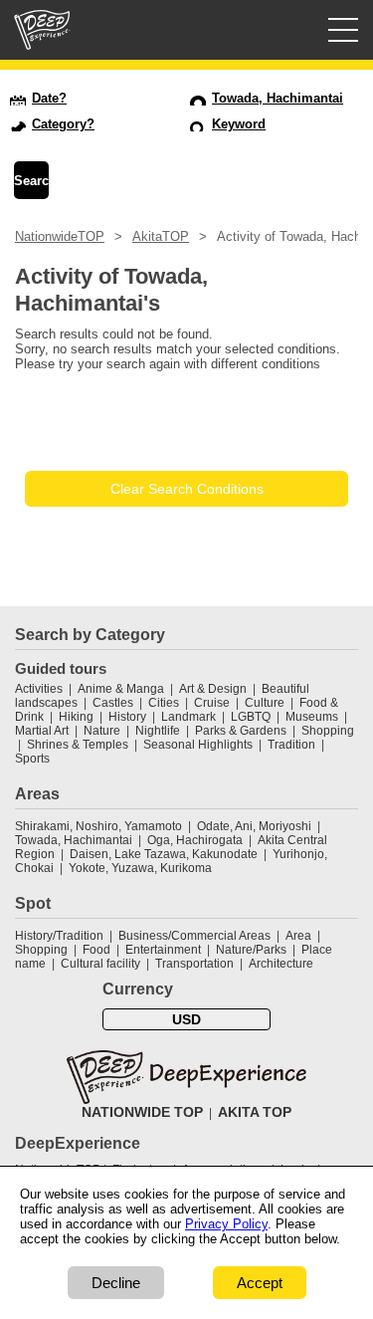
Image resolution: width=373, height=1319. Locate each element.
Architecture (281, 964)
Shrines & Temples (77, 745)
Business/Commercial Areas (194, 936)
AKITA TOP (254, 1112)
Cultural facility (100, 964)
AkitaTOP (160, 236)
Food (96, 950)
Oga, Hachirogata (195, 840)
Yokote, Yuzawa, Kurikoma (140, 868)
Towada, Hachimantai (73, 840)
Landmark (188, 717)
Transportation (194, 964)
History (127, 717)
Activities (39, 689)
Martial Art (42, 731)
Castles (113, 703)
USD (186, 1019)
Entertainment (163, 950)
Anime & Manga (121, 689)
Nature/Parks (251, 950)
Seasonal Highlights (198, 745)
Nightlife (157, 731)
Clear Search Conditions (187, 489)
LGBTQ (251, 717)
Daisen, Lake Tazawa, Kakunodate (164, 854)
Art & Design (213, 689)
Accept (259, 1282)
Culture (264, 703)
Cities (163, 703)
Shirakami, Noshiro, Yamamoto (98, 826)
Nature (102, 731)
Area (298, 936)
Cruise (212, 703)
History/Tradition (59, 936)
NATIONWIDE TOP (142, 1112)
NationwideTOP (59, 236)
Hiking (76, 717)
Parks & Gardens (240, 731)
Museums (311, 717)
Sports (32, 759)
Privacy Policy (226, 1223)
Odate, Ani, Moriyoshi (254, 826)
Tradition (291, 745)
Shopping (327, 731)
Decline (116, 1282)
